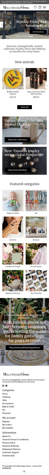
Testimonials (8, 455)
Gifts (4, 400)
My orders (7, 425)
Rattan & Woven (13, 293)
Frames (36, 240)
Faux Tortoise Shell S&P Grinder (36, 93)
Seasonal (6, 413)
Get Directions (38, 32)
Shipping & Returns (11, 449)
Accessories (36, 266)
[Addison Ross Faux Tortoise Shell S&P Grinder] (36, 78)
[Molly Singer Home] (16, 7)
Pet (36, 213)
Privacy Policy (8, 443)
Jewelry (12, 240)
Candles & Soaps (12, 266)
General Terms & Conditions (15, 439)
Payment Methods (10, 446)
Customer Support (10, 452)
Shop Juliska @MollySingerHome (24, 347)
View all (24, 107)
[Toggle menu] (44, 7)
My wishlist (7, 428)
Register (6, 421)
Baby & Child (13, 213)
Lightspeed (6, 468)
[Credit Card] (24, 471)
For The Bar (36, 293)
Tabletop (6, 397)
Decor (5, 394)
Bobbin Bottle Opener (13, 93)
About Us (6, 436)
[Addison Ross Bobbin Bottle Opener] (12, 78)
